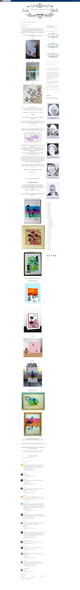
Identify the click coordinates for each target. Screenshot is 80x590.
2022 (48, 209)
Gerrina (24, 513)
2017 (48, 217)
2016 (48, 239)
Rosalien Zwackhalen (26, 540)
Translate (54, 27)
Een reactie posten (23, 574)
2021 (48, 211)
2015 (48, 240)
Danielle (24, 560)
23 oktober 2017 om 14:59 (29, 510)
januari (50, 237)
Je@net (24, 495)
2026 (48, 203)
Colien (24, 551)
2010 (48, 248)
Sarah (24, 472)
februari (50, 235)
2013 (48, 243)
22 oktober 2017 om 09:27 (29, 470)
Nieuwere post (23, 576)
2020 (48, 212)
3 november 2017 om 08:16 (29, 557)
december (50, 218)
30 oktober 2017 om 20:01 (29, 528)
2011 (48, 246)
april (49, 232)
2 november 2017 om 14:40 (29, 543)
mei (49, 231)
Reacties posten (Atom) (29, 578)
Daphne (35, 251)
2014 (48, 242)
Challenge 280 (50, 223)
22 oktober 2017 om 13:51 (29, 499)
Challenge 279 (50, 224)
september (50, 226)
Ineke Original (25, 568)
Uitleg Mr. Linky (24, 22)
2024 (48, 206)
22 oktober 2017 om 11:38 (29, 492)
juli (49, 228)
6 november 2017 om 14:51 (29, 571)
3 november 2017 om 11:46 (29, 565)
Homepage (33, 576)
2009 (48, 249)
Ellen (24, 521)
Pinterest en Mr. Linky (31, 22)
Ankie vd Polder (25, 502)
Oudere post (43, 576)
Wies (30, 198)
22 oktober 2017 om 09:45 (29, 476)
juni (49, 229)
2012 (48, 245)
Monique (24, 478)
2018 (48, 215)
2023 (48, 208)
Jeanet (33, 38)
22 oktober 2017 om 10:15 (29, 484)
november (50, 220)
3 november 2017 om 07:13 (29, 549)
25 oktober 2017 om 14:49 (29, 518)
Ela (23, 463)
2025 (48, 205)
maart (50, 234)
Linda (33, 61)
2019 (48, 214)
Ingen (33, 83)
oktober (50, 221)
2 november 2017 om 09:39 (29, 537)
